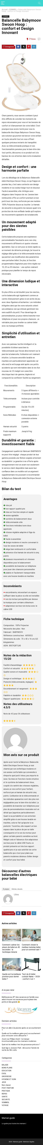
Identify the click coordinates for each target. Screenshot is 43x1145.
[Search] (39, 3)
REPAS (4, 1094)
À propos (6, 889)
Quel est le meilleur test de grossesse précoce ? (21, 1044)
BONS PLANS (7, 1068)
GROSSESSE (6, 1076)
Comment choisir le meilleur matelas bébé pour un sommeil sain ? (31, 947)
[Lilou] (8, 896)
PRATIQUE (6, 1091)
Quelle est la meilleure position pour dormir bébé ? (11, 976)
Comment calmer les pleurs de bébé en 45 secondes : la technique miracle (11, 948)
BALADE (5, 1065)
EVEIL (4, 1073)
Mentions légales (28, 1142)
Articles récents (17, 889)
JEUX (4, 1082)
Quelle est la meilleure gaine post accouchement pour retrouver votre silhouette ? (21, 1034)
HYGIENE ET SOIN (9, 1079)
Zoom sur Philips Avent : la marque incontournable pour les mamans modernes (19, 1040)
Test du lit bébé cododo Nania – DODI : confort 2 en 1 (31, 976)
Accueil (4, 10)
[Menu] (3, 3)
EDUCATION (6, 1071)
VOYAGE (5, 1105)
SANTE (4, 1097)
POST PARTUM (8, 1088)
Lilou (16, 894)
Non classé (6, 1085)
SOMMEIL (13, 10)
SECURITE (6, 1099)
